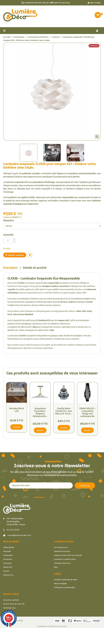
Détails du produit (34, 267)
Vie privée (58, 626)
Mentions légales (60, 583)
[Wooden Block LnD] (16, 392)
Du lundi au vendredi (11, 600)
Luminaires (7, 563)
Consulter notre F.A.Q (62, 563)
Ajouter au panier (16, 255)
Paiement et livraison (62, 551)
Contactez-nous (9, 608)
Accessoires (7, 559)
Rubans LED (7, 567)
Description (10, 267)
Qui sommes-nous (61, 547)
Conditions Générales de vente (65, 579)
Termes (64, 626)
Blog (56, 567)
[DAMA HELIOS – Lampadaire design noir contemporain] (87, 392)
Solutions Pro (8, 575)
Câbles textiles (8, 547)
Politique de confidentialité (64, 587)
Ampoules (7, 551)
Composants (8, 555)
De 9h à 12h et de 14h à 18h (14, 604)
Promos (6, 571)
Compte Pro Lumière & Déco (65, 559)
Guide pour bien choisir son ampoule (68, 555)
